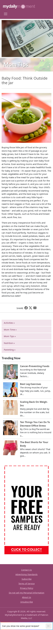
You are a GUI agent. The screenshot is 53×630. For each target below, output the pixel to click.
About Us (26, 597)
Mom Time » (10, 329)
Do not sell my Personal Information (26, 592)
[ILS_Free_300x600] (26, 509)
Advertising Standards (26, 574)
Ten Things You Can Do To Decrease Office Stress (35, 423)
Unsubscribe (26, 601)
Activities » (9, 322)
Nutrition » (9, 343)
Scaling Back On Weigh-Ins (34, 403)
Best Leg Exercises (30, 384)
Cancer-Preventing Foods (34, 366)
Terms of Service (26, 583)
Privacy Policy (26, 588)
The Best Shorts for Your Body (34, 444)
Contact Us (26, 569)
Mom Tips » (10, 336)
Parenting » (9, 349)
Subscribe (27, 579)
